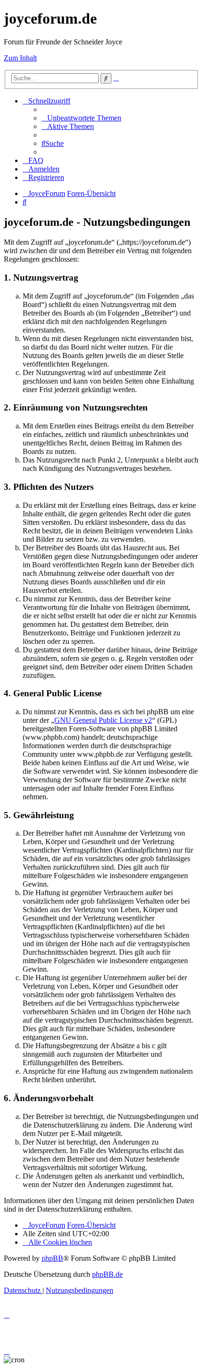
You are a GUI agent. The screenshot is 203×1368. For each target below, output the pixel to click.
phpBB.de (107, 1274)
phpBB (52, 1258)
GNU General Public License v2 (103, 720)
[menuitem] (81, 118)
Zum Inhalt (20, 58)
